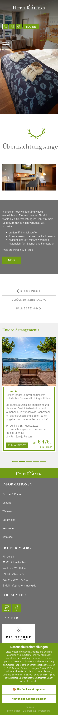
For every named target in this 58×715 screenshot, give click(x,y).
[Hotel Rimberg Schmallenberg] (29, 472)
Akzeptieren (46, 40)
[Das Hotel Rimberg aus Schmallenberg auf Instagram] (6, 609)
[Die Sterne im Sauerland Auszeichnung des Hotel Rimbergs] (18, 633)
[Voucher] (19, 26)
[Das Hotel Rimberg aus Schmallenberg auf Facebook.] (16, 609)
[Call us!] (5, 26)
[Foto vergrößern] (29, 177)
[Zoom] (29, 57)
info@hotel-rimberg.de (23, 585)
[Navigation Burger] (5, 44)
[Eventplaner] (12, 26)
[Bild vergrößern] (29, 376)
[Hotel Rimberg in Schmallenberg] (29, 6)
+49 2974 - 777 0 (16, 574)
